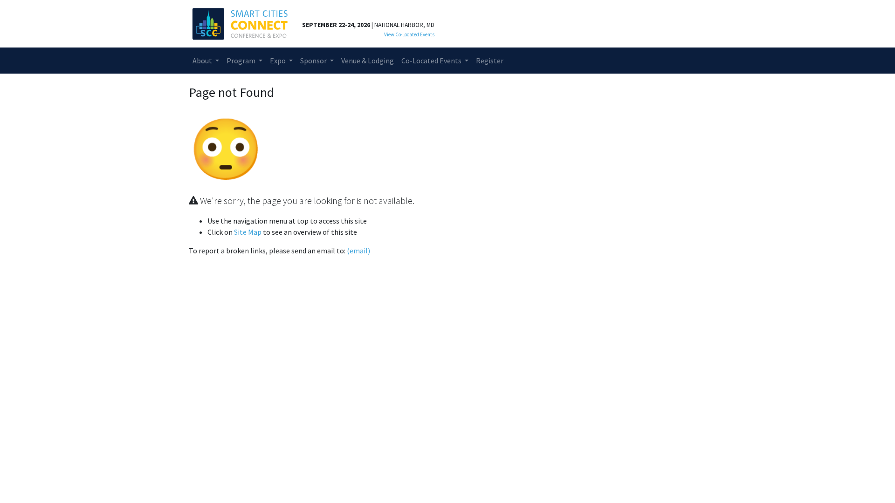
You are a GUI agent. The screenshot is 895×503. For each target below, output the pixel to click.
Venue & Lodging (367, 60)
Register (489, 60)
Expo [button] (278, 60)
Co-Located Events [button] (432, 60)
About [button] (203, 60)
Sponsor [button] (314, 60)
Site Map (248, 232)
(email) (358, 250)
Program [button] (242, 60)
